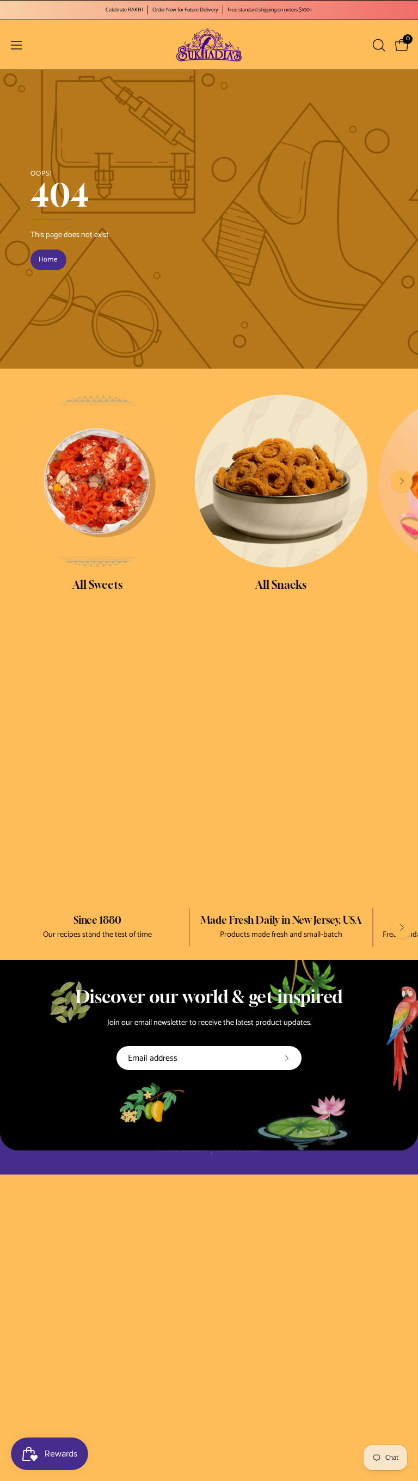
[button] (377, 45)
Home (48, 259)
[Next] (402, 481)
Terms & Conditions (181, 1150)
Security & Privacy (239, 1150)
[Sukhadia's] (209, 44)
